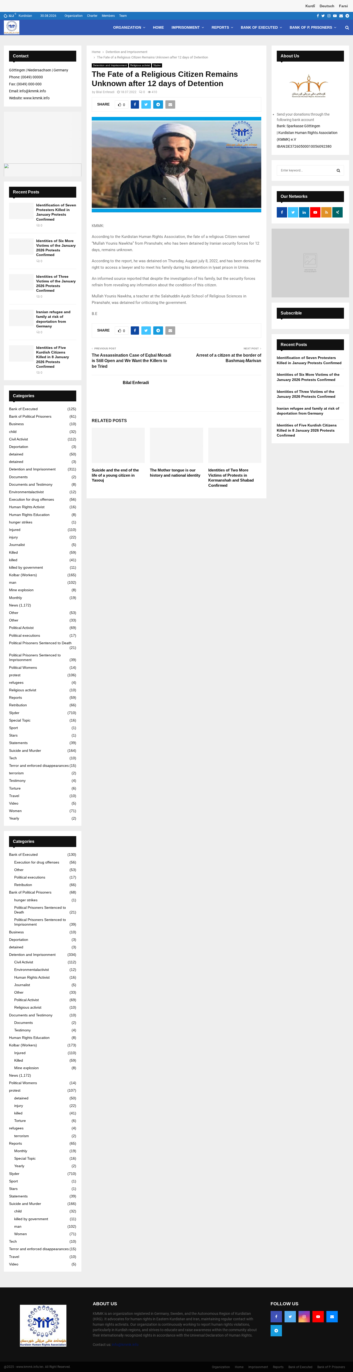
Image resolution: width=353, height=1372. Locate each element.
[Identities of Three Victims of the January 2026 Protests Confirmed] (21, 282)
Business (16, 424)
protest (14, 675)
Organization (74, 16)
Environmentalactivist (26, 492)
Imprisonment (186, 27)
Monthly (15, 598)
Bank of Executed (259, 27)
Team (123, 16)
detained (16, 454)
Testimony (17, 780)
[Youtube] (318, 1316)
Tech (13, 758)
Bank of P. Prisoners (311, 27)
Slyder (157, 65)
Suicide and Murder (25, 750)
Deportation (18, 447)
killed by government (26, 567)
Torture (15, 788)
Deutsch (327, 6)
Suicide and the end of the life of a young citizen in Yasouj (115, 475)
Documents (18, 477)
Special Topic (19, 720)
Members (108, 16)
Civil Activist (18, 439)
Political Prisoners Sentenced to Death (40, 643)
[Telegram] (276, 1330)
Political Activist (21, 628)
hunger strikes (20, 522)
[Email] (332, 1316)
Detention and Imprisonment (110, 65)
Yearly (14, 818)
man (12, 582)
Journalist (17, 545)
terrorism (16, 773)
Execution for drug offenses (31, 499)
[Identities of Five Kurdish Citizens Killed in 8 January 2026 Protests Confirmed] (21, 353)
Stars (13, 735)
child (13, 432)
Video (13, 803)
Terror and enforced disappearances (39, 765)
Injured (14, 530)
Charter (92, 16)
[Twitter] (290, 1316)
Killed (13, 552)
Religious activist (140, 65)
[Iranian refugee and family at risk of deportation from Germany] (21, 318)
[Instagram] (304, 1316)
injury (13, 537)
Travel (14, 796)
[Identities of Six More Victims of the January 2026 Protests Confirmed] (21, 246)
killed (13, 560)
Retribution (18, 705)
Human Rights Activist (26, 507)
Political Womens (23, 667)
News (13, 605)
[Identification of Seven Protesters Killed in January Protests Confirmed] (21, 211)
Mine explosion (21, 590)
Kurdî (310, 6)
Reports (220, 27)
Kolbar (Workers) (23, 575)
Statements (18, 743)
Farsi (343, 6)
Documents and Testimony (30, 484)
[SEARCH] (338, 170)
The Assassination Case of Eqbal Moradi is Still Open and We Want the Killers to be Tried (131, 361)
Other (13, 613)
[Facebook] (276, 1316)
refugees (16, 682)
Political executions (24, 635)
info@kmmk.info (125, 1345)
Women (15, 811)
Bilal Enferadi (105, 92)
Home (158, 27)
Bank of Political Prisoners (30, 416)
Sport (13, 728)
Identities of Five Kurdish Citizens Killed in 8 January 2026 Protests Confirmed (52, 357)
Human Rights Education (29, 515)
